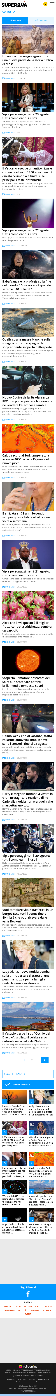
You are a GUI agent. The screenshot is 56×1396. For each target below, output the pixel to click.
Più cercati (41, 20)
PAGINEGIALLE (27, 1370)
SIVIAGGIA (47, 1373)
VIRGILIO (16, 1370)
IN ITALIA (34, 1310)
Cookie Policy (43, 1379)
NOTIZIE (7, 1306)
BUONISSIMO (28, 1376)
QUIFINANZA (17, 1376)
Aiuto (38, 1382)
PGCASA (8, 1373)
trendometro (21, 1084)
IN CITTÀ (22, 1310)
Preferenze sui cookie (24, 1382)
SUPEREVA (39, 1376)
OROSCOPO (9, 1310)
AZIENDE (47, 1310)
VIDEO (38, 1306)
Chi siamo (11, 1379)
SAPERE (48, 1306)
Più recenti (15, 20)
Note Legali (22, 1379)
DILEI (40, 1373)
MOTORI (28, 1306)
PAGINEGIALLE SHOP (42, 1370)
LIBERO (9, 1370)
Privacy (32, 1379)
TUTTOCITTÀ (32, 1373)
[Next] (45, 1060)
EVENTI (28, 1314)
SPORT (18, 1306)
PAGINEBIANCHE (19, 1373)
